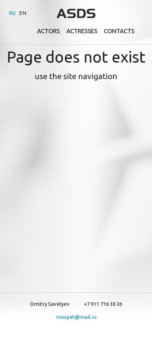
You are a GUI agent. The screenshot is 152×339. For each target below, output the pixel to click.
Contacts (119, 31)
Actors (48, 31)
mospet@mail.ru (76, 317)
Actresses (81, 31)
